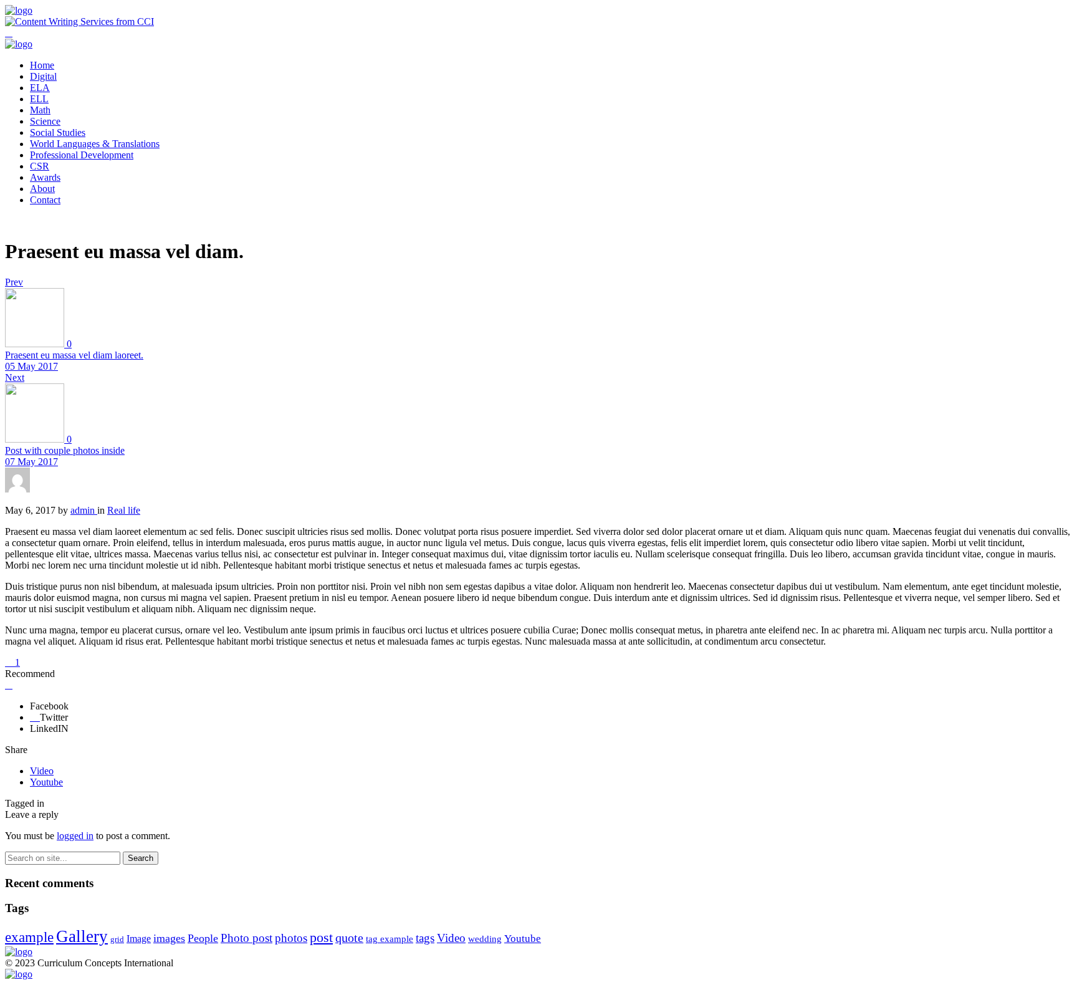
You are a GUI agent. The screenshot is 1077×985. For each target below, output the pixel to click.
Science (45, 121)
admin (83, 510)
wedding (485, 939)
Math (40, 110)
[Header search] (8, 32)
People (203, 938)
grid (117, 939)
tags (425, 937)
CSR (39, 166)
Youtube (46, 782)
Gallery (82, 936)
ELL (39, 99)
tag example (389, 939)
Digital (43, 76)
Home (42, 65)
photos (291, 937)
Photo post (246, 937)
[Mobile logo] (18, 974)
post (321, 937)
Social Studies (57, 132)
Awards (45, 177)
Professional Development (81, 155)
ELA (40, 87)
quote (349, 937)
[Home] (18, 10)
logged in (75, 835)
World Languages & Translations (95, 143)
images (169, 938)
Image (139, 938)
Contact (45, 200)
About (42, 188)
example (29, 937)
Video (42, 771)
